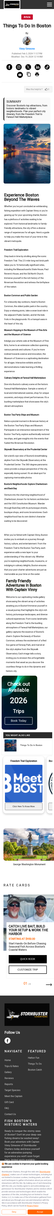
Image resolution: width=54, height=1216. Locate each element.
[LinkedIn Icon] (36, 67)
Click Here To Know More (24, 806)
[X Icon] (27, 67)
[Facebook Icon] (8, 67)
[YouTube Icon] (19, 75)
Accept (40, 1212)
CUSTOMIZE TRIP (28, 969)
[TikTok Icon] (46, 67)
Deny (14, 1212)
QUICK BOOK (27, 959)
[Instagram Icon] (18, 67)
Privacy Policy (32, 1206)
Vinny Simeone (27, 48)
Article (27, 17)
